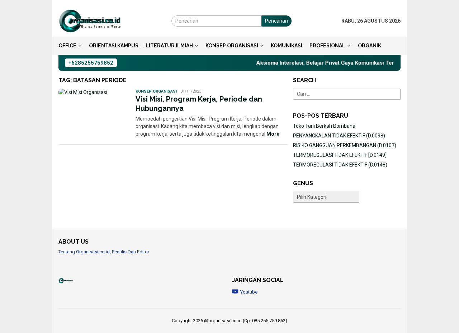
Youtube (248, 292)
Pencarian (276, 21)
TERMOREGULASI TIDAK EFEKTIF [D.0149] (340, 155)
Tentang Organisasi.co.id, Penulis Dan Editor (103, 251)
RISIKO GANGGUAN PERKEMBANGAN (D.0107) (344, 145)
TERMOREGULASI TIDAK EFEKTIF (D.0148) (340, 165)
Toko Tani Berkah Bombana (324, 126)
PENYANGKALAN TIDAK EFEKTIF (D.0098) (339, 136)
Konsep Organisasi (156, 91)
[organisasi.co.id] (89, 20)
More (272, 134)
